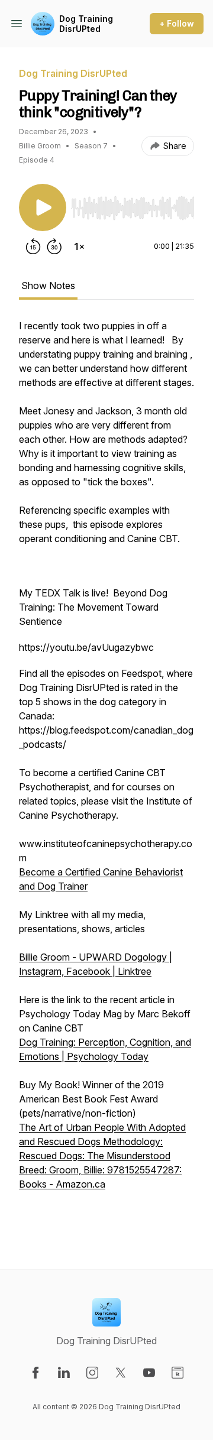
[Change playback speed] (79, 246)
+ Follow (176, 23)
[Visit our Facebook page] (35, 1373)
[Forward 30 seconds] (54, 246)
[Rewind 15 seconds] (33, 246)
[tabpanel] (106, 775)
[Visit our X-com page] (121, 1373)
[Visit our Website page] (177, 1373)
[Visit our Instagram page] (92, 1373)
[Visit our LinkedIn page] (64, 1373)
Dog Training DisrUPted (86, 24)
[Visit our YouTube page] (149, 1373)
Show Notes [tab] (48, 285)
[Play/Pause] (42, 207)
